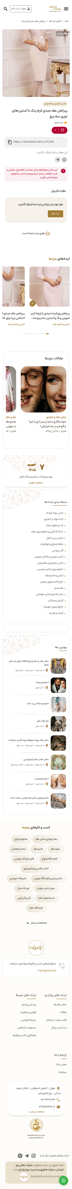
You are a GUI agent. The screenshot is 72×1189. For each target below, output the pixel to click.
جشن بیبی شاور (55, 538)
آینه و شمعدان (19, 849)
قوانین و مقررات (28, 1012)
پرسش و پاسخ (29, 1005)
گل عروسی (57, 551)
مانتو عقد (38, 849)
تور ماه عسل (23, 888)
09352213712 (46, 971)
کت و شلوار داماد (54, 526)
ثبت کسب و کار (59, 1028)
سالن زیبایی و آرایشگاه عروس (48, 879)
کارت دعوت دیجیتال (56, 1020)
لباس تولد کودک (54, 513)
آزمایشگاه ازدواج (50, 859)
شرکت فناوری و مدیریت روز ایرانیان (36, 1170)
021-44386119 (48, 1100)
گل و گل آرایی (24, 898)
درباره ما (63, 1072)
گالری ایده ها (55, 21)
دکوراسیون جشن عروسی (50, 569)
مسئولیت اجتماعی (26, 1028)
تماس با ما (61, 1064)
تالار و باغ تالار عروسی (24, 859)
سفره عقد (55, 849)
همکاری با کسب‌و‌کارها (24, 1035)
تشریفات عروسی (18, 879)
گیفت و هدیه (56, 613)
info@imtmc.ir (47, 1107)
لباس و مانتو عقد (54, 576)
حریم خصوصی (28, 1020)
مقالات (63, 1012)
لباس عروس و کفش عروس (49, 557)
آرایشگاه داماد (36, 908)
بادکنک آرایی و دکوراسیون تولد (47, 532)
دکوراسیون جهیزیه (53, 607)
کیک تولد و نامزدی (53, 519)
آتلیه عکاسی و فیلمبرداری (36, 869)
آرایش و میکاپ (55, 601)
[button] (66, 9)
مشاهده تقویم (36, 483)
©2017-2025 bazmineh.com (47, 1177)
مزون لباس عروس (46, 888)
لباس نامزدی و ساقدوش (50, 563)
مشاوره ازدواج (21, 839)
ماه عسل (58, 588)
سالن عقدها (60, 1005)
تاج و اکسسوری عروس (51, 582)
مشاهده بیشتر (38, 923)
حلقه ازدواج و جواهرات (51, 544)
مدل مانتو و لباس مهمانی (49, 594)
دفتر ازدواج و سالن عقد (46, 839)
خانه (67, 21)
